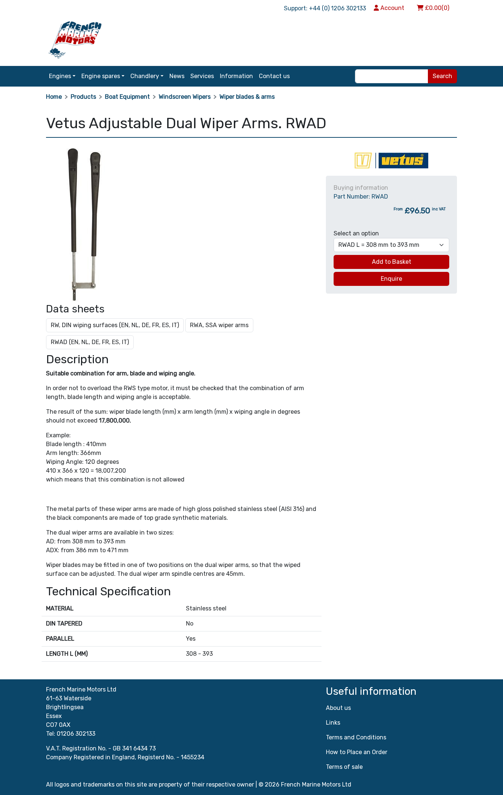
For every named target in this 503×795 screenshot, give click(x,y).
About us (338, 707)
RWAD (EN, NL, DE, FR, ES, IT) (90, 342)
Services (202, 76)
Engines (60, 76)
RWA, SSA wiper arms (219, 325)
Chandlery (144, 76)
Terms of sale (344, 766)
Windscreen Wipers (185, 96)
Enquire (391, 278)
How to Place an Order (356, 752)
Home (54, 96)
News (176, 76)
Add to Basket (391, 261)
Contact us (274, 76)
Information (236, 76)
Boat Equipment (127, 96)
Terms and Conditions (356, 737)
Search (442, 76)
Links (333, 722)
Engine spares (100, 76)
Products (83, 96)
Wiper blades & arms (247, 96)
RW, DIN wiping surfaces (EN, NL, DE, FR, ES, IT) (115, 325)
